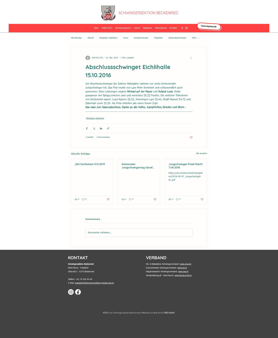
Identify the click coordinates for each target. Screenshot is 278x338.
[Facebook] (78, 292)
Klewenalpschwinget (177, 38)
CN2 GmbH (169, 312)
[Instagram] (71, 292)
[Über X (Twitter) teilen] (94, 128)
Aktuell (91, 38)
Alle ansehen (201, 153)
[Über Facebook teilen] (86, 128)
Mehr (194, 38)
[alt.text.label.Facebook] (182, 28)
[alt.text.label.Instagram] (186, 28)
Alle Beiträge (76, 38)
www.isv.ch (182, 268)
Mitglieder (158, 38)
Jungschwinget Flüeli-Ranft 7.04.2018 (186, 165)
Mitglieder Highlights (108, 38)
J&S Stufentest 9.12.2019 (90, 164)
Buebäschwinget (141, 38)
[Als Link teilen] (108, 128)
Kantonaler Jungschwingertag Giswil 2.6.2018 (137, 165)
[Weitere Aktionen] (191, 58)
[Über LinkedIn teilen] (101, 128)
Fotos (125, 38)
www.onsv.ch (185, 264)
